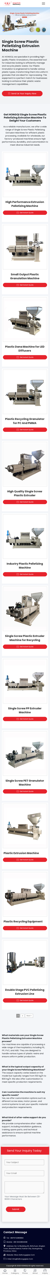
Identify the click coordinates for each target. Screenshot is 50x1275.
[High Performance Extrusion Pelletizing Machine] (25, 175)
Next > (29, 1016)
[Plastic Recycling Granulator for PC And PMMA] (25, 392)
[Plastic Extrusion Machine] (25, 826)
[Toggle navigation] (43, 3)
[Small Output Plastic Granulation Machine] (25, 247)
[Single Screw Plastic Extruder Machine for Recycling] (25, 609)
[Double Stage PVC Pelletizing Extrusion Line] (25, 963)
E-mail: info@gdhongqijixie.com (18, 1259)
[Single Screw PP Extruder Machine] (25, 681)
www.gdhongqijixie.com (24, 1255)
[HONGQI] (25, 21)
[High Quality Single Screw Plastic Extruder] (25, 464)
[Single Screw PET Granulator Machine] (25, 753)
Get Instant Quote (25, 213)
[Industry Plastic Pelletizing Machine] (25, 536)
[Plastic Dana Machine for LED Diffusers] (25, 319)
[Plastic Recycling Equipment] (25, 894)
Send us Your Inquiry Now (22, 93)
